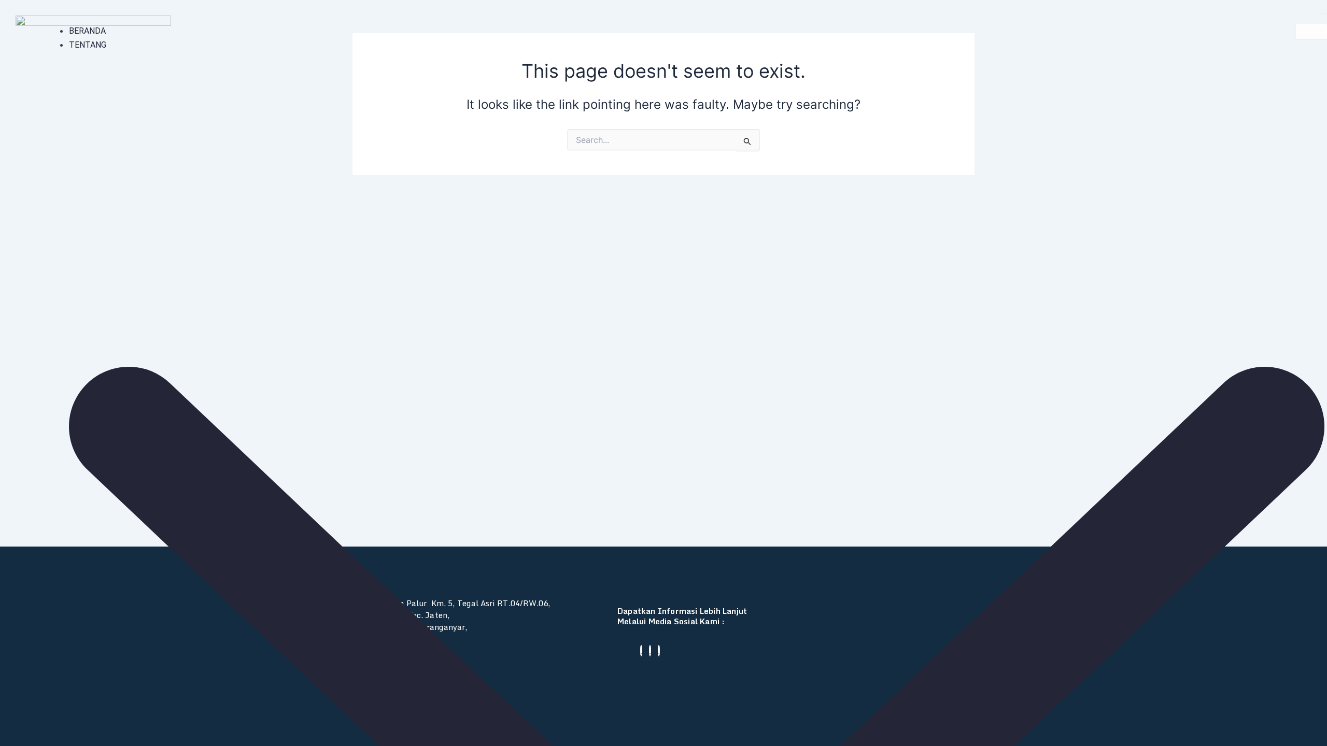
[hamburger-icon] (1311, 31)
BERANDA (87, 31)
